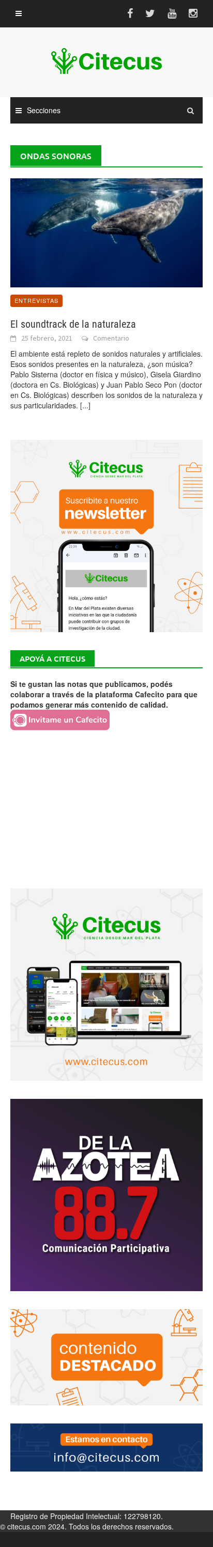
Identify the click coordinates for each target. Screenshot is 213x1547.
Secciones (43, 110)
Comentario (111, 338)
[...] (85, 405)
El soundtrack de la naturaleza (73, 324)
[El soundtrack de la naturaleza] (106, 231)
